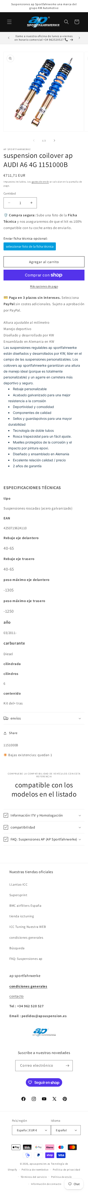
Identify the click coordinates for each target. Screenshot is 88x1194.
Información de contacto (46, 1184)
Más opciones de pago (44, 286)
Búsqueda (17, 948)
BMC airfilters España (25, 905)
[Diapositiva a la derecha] (54, 140)
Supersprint (18, 895)
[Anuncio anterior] (9, 38)
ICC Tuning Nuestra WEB (27, 927)
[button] (9, 22)
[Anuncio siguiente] (79, 38)
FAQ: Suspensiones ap (25, 959)
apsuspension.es (40, 1163)
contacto (16, 996)
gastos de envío (40, 181)
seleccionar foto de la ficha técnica (30, 246)
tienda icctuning (21, 916)
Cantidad (10, 193)
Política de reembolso (35, 1169)
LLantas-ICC (18, 884)
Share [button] (13, 733)
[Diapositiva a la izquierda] (34, 140)
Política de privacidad (66, 1169)
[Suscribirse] (67, 1065)
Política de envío (61, 1176)
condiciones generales (26, 937)
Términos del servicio (34, 1176)
